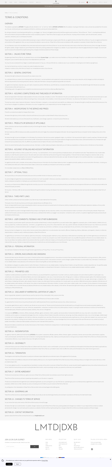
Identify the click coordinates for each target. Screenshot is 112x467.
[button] (82, 2)
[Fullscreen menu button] (6, 2)
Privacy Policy (45, 460)
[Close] (110, 459)
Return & (24, 168)
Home (6, 12)
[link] (56, 428)
